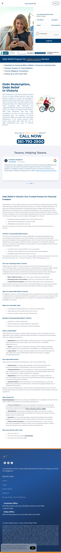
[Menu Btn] (2, 3)
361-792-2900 (30, 141)
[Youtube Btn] (8, 463)
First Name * (40, 20)
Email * (39, 25)
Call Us (56, 3)
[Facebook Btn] (5, 463)
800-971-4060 (8, 508)
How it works (7, 489)
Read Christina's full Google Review (16, 170)
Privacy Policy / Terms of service (14, 497)
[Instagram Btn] (12, 463)
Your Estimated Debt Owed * (45, 14)
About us (5, 493)
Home (4, 481)
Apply (4, 485)
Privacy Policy (6, 550)
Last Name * (54, 20)
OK (33, 548)
